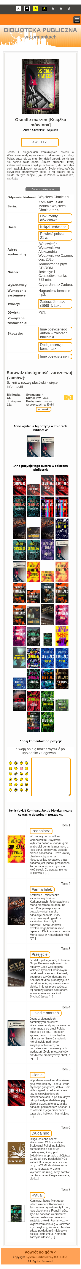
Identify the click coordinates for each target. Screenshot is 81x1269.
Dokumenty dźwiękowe (49, 218)
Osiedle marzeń (45, 1013)
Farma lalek (42, 889)
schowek (43, 409)
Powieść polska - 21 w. (53, 235)
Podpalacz (41, 831)
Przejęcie (40, 954)
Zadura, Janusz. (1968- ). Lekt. (52, 303)
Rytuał (37, 1195)
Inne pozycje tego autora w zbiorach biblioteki (53, 333)
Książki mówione (53, 227)
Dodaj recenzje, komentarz (52, 346)
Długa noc (40, 1133)
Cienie (37, 1075)
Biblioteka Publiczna (40, 30)
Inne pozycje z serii (55, 356)
